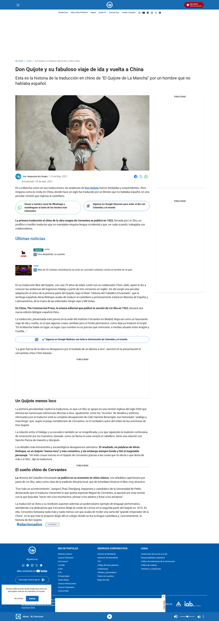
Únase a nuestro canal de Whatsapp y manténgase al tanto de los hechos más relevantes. (45, 207)
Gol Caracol (63, 562)
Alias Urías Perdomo (79, 12)
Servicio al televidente (106, 554)
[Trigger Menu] (18, 5)
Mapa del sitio (103, 580)
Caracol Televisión (65, 558)
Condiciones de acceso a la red (154, 554)
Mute (176, 616)
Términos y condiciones (151, 569)
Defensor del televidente (107, 558)
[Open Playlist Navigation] (203, 616)
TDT (99, 562)
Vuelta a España (128, 12)
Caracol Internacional (67, 584)
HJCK (29, 61)
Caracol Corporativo (66, 587)
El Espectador (63, 576)
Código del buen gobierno (108, 565)
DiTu (60, 573)
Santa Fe (102, 12)
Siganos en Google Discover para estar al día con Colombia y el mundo (119, 206)
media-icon (109, 616)
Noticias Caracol (65, 554)
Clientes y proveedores (107, 573)
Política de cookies (149, 565)
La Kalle (61, 565)
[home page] (110, 5)
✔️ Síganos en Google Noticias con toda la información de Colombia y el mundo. (85, 339)
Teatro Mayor (63, 580)
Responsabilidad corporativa (153, 558)
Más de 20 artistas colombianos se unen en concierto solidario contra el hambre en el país (85, 269)
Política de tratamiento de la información (158, 562)
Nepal (93, 12)
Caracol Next (63, 591)
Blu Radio (19, 61)
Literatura (52, 524)
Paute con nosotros (105, 576)
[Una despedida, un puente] (23, 254)
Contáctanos (102, 569)
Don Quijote (92, 187)
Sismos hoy (114, 12)
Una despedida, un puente (51, 254)
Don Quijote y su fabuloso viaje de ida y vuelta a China (57, 61)
